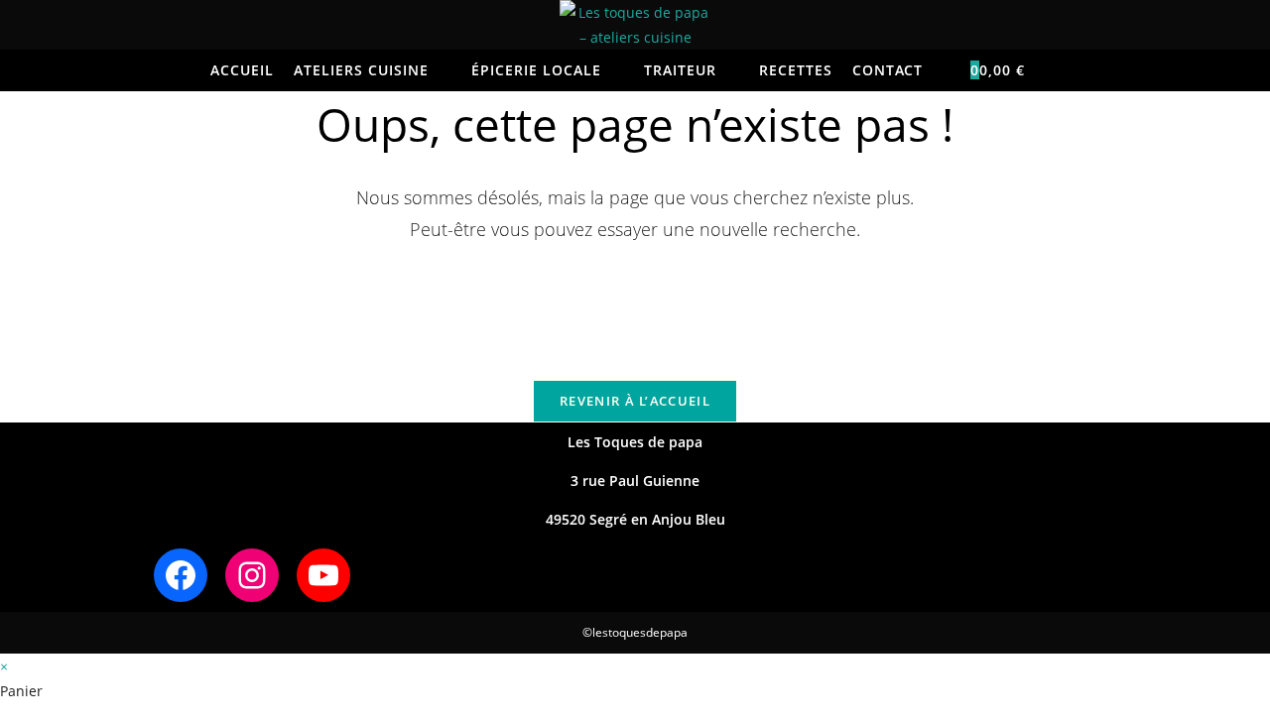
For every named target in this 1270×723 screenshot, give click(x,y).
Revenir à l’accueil (635, 401)
